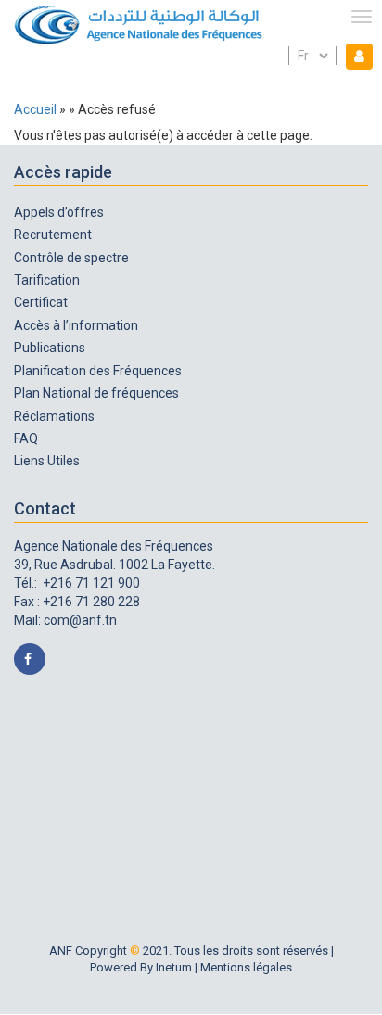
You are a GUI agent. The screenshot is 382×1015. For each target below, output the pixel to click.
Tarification (47, 280)
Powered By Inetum (141, 967)
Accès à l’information (76, 325)
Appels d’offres (59, 212)
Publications (49, 347)
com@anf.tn (80, 620)
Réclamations (54, 416)
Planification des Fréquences (98, 370)
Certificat (41, 302)
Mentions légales (246, 967)
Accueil (35, 109)
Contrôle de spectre (71, 257)
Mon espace (355, 56)
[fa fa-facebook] (29, 659)
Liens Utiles (47, 460)
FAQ (26, 438)
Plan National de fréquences (96, 393)
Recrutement (53, 234)
